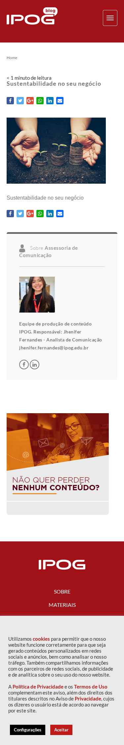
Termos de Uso (90, 687)
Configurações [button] (27, 729)
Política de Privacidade (38, 687)
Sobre (62, 591)
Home (12, 58)
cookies (41, 639)
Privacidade (88, 698)
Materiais (62, 605)
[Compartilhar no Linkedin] (50, 100)
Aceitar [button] (61, 729)
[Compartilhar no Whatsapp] (40, 100)
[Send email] (59, 100)
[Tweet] (20, 100)
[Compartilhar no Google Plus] (30, 100)
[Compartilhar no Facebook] (10, 100)
